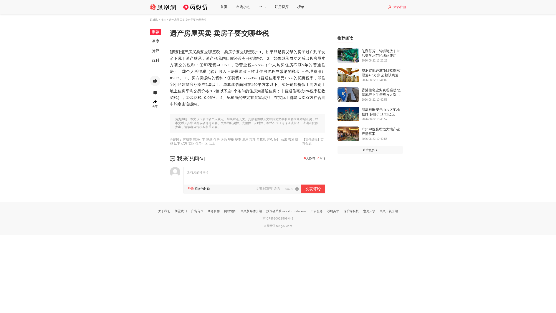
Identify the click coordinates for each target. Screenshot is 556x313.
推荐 (155, 32)
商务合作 (214, 211)
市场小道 (243, 7)
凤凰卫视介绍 (389, 211)
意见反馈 (369, 211)
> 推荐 (162, 19)
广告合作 (197, 211)
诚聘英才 (333, 211)
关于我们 (164, 211)
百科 (155, 60)
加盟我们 (181, 211)
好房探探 (282, 7)
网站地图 (230, 211)
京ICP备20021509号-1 (278, 218)
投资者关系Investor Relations (286, 211)
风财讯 (154, 19)
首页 (223, 7)
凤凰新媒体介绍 (251, 211)
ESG (262, 7)
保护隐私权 (351, 211)
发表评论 (313, 189)
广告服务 (317, 211)
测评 (155, 51)
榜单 (300, 7)
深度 (155, 41)
